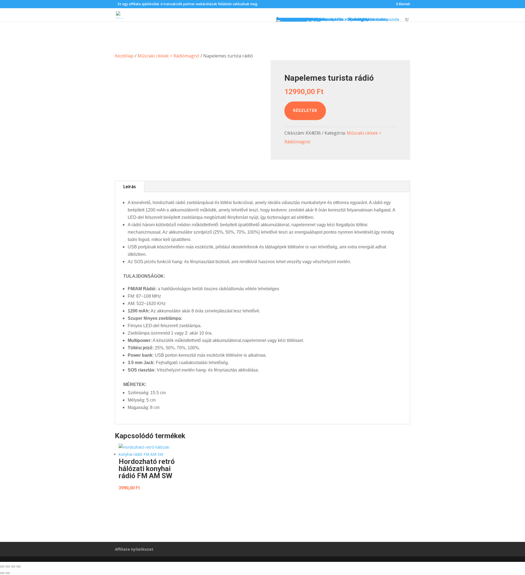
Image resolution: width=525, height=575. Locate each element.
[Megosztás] (13, 566)
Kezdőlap (124, 56)
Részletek (305, 110)
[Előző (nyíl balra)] (2, 573)
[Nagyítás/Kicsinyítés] (2, 566)
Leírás (129, 187)
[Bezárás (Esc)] (18, 566)
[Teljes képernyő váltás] (7, 566)
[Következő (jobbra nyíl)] (7, 573)
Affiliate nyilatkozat (134, 549)
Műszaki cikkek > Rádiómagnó (168, 56)
